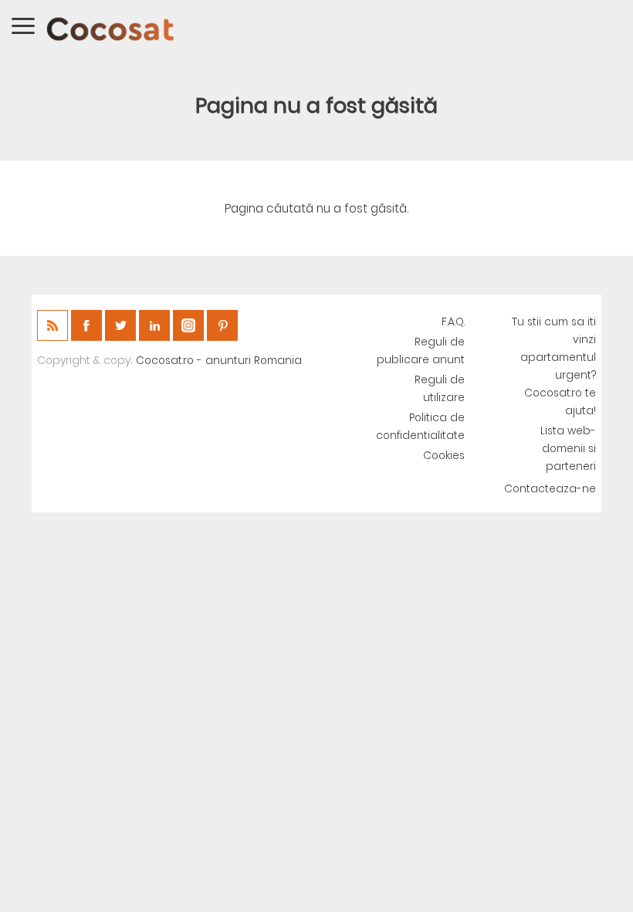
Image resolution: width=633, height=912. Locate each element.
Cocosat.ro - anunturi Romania (219, 360)
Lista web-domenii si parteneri (568, 449)
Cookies (444, 455)
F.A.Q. (453, 322)
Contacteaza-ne (550, 489)
